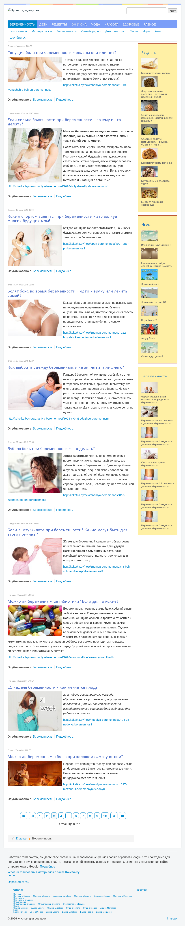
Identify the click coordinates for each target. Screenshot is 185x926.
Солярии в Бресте (41, 895)
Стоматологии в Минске (24, 903)
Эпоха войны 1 (150, 284)
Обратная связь (18, 881)
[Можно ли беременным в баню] (35, 773)
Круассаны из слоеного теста (155, 182)
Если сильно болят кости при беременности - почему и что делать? (64, 121)
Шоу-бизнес (18, 37)
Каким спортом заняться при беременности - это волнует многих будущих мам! (63, 218)
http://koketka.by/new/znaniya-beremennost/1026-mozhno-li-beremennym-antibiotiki (61, 657)
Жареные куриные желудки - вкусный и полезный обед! (154, 94)
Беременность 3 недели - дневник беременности (156, 505)
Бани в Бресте (52, 911)
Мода (95, 24)
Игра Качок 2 (149, 320)
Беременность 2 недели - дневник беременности (156, 526)
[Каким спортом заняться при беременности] (35, 245)
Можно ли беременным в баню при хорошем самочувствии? (65, 756)
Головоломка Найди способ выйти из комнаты (156, 264)
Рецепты (59, 24)
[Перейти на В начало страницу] (23, 815)
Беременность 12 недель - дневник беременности (157, 484)
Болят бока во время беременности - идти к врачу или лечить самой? (67, 293)
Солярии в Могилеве (122, 895)
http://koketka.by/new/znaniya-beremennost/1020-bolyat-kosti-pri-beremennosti (58, 186)
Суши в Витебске (55, 907)
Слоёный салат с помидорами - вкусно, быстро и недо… (154, 141)
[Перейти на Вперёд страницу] (113, 815)
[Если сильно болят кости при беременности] (35, 155)
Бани (15, 909)
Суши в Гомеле (73, 907)
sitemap (142, 890)
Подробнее (47, 866)
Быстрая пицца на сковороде (152, 203)
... (68, 815)
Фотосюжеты (18, 31)
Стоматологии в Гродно (74, 903)
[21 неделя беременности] (35, 711)
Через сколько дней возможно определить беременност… (155, 399)
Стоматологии (19, 901)
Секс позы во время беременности (153, 463)
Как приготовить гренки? (156, 73)
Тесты (134, 31)
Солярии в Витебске (62, 895)
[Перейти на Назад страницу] (32, 815)
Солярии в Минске (21, 895)
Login (11, 875)
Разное (150, 24)
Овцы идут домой (152, 356)
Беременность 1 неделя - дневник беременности (156, 442)
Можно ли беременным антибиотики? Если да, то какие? (63, 601)
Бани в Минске (36, 911)
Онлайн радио (90, 31)
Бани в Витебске (69, 911)
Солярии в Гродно (102, 895)
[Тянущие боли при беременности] (35, 69)
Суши (16, 905)
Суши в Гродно (90, 907)
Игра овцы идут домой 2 (156, 245)
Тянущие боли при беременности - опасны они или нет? (62, 52)
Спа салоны (18, 897)
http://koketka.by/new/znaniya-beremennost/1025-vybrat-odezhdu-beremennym (58, 418)
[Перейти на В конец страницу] (122, 815)
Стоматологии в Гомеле (49, 903)
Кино (157, 31)
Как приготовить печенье (156, 163)
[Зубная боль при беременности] (35, 473)
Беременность (22, 24)
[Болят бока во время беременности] (35, 317)
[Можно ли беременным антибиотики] (35, 620)
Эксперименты (67, 31)
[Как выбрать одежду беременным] (35, 390)
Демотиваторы (115, 31)
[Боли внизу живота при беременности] (35, 556)
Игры (146, 31)
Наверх (172, 918)
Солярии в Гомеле (82, 895)
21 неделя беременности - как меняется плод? (53, 687)
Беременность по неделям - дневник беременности (157, 421)
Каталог (18, 890)
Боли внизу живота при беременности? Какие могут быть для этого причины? (67, 531)
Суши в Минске (20, 907)
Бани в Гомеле (20, 911)
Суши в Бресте (37, 907)
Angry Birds (148, 338)
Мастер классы (42, 31)
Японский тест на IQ (153, 302)
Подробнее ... (65, 99)
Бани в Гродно (86, 911)
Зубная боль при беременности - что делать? (51, 448)
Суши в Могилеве (108, 907)
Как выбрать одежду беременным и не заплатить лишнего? (66, 367)
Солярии (17, 893)
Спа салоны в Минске (23, 899)
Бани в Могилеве (104, 911)
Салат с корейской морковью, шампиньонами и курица (157, 118)
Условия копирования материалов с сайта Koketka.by (43, 872)
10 (105, 815)
